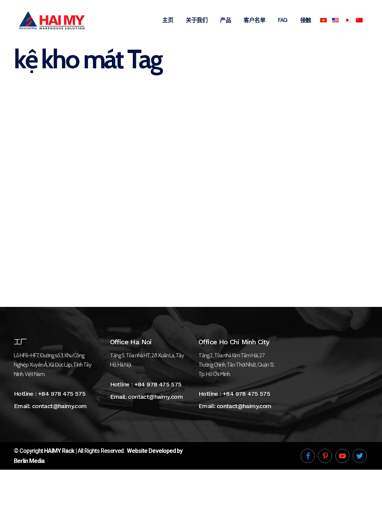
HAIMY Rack (59, 450)
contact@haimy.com (59, 406)
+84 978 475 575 (61, 393)
